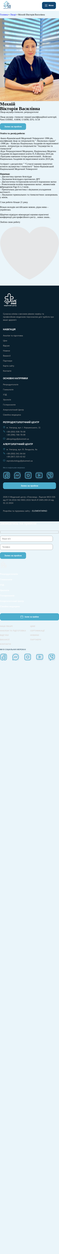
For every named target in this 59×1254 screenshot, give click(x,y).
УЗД (5, 394)
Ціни (5, 340)
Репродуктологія (10, 384)
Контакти (7, 371)
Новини (6, 351)
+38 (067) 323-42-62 (15, 456)
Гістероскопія (9, 405)
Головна (4, 14)
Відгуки (6, 345)
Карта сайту (8, 366)
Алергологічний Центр (13, 410)
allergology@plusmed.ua (17, 439)
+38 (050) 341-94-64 (15, 453)
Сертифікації (37, 631)
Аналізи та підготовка (13, 335)
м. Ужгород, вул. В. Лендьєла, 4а (21, 449)
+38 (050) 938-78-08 (15, 432)
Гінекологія (8, 389)
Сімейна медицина (12, 415)
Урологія (7, 399)
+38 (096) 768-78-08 (15, 435)
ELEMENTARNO (39, 511)
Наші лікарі (6, 626)
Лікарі (13, 14)
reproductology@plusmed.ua (19, 461)
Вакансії (7, 356)
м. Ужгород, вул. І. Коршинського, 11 (23, 427)
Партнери (7, 361)
